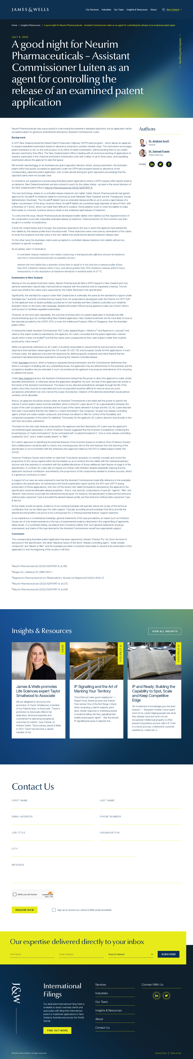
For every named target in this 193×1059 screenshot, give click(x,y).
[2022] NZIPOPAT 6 (68, 187)
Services (100, 984)
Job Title (18, 832)
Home (14, 25)
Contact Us (102, 1027)
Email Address (22, 816)
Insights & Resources (137, 9)
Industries (106, 9)
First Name (20, 800)
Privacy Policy (161, 1053)
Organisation (110, 832)
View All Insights (165, 631)
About (153, 9)
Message (18, 865)
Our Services (92, 9)
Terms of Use (175, 1053)
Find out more (57, 1030)
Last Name (107, 800)
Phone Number (110, 816)
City (15, 848)
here (35, 165)
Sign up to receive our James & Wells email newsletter (84, 910)
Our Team (119, 9)
